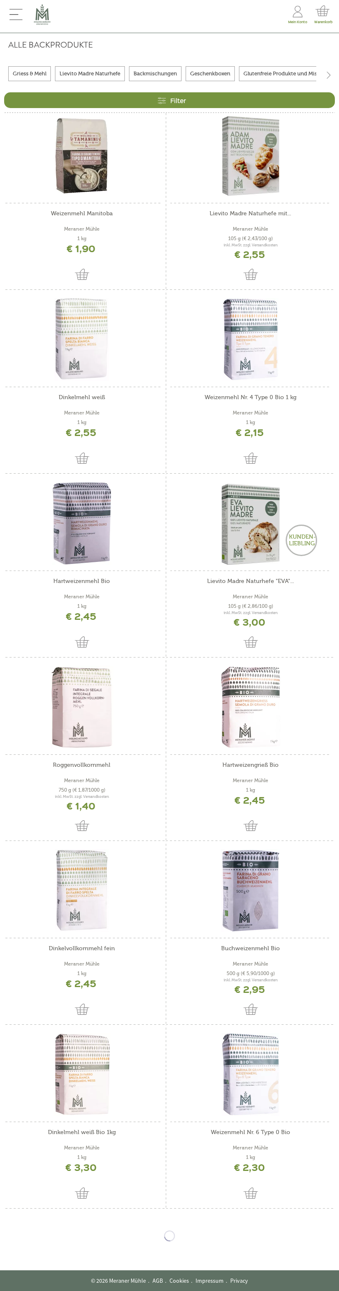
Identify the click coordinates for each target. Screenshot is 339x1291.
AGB (158, 1280)
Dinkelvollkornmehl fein (82, 948)
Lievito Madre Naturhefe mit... (250, 213)
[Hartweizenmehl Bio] (82, 523)
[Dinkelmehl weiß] (82, 339)
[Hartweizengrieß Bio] (250, 707)
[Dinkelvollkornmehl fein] (82, 890)
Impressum (210, 1280)
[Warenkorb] (322, 10)
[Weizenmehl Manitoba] (82, 155)
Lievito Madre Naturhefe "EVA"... (250, 581)
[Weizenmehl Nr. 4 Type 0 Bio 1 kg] (250, 339)
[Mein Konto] (297, 10)
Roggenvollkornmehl (81, 765)
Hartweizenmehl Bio (81, 581)
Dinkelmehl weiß (82, 397)
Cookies (179, 1280)
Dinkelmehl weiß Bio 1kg (82, 1132)
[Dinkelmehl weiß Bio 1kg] (82, 1074)
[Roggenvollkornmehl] (82, 707)
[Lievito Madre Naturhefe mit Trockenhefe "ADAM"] (250, 155)
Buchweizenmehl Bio (250, 948)
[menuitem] (16, 14)
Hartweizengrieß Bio (250, 765)
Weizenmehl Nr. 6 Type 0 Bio (250, 1132)
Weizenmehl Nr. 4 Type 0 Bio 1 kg (250, 397)
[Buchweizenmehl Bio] (250, 890)
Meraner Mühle (82, 229)
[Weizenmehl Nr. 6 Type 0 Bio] (250, 1074)
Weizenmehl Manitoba (82, 213)
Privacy (239, 1280)
